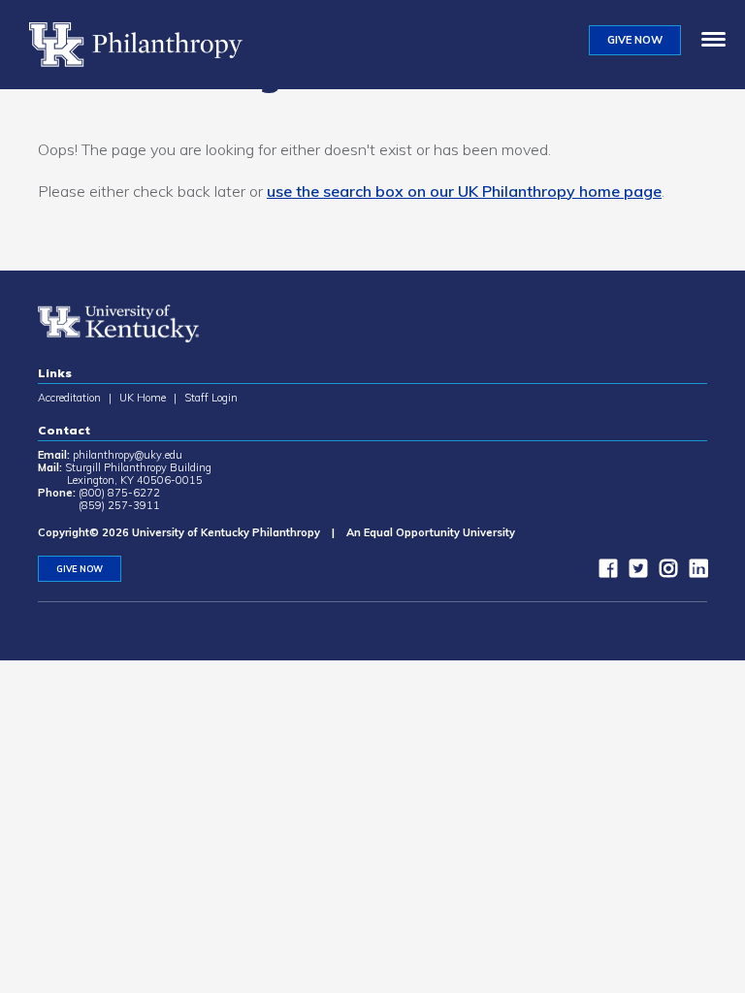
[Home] (143, 44)
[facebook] (603, 572)
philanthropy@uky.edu (127, 455)
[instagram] (663, 572)
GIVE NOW (635, 40)
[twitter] (633, 572)
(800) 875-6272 (119, 492)
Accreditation (69, 397)
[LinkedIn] (693, 572)
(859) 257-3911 (119, 505)
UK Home (142, 397)
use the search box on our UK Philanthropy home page (464, 191)
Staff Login (211, 397)
